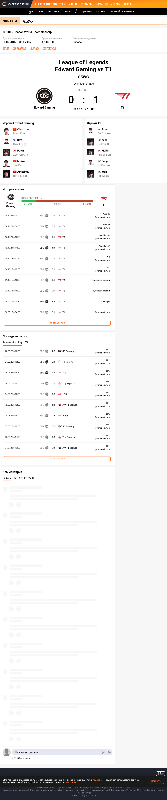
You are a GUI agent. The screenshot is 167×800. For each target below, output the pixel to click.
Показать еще (57, 323)
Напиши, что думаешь (26, 752)
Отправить (109, 752)
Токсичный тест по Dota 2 (121, 11)
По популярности (24, 478)
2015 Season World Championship (29, 32)
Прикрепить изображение (103, 752)
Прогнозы (86, 11)
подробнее (98, 780)
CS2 (41, 11)
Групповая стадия (84, 83)
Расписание (19, 48)
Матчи (72, 4)
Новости (34, 48)
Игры (127, 4)
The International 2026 (50, 4)
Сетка (6, 48)
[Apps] (30, 12)
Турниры (86, 4)
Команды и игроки (108, 4)
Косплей (100, 11)
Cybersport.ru (77, 795)
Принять (156, 781)
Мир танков (53, 11)
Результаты (49, 48)
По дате (7, 478)
